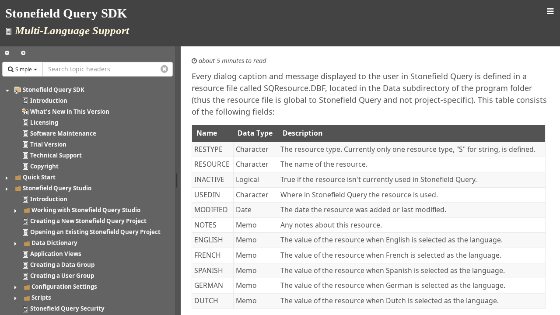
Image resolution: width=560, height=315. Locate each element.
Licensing (44, 122)
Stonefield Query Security (67, 308)
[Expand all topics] (23, 53)
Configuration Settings (64, 286)
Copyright (44, 166)
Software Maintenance (63, 133)
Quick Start (39, 177)
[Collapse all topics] (7, 53)
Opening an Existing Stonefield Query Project (95, 232)
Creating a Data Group (62, 265)
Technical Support (56, 155)
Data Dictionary (54, 243)
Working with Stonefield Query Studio (86, 210)
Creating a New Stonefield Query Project (88, 221)
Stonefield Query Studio (57, 188)
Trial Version (48, 144)
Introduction (48, 101)
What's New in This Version (69, 112)
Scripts (41, 297)
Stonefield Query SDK (53, 90)
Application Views (55, 254)
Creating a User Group (62, 276)
